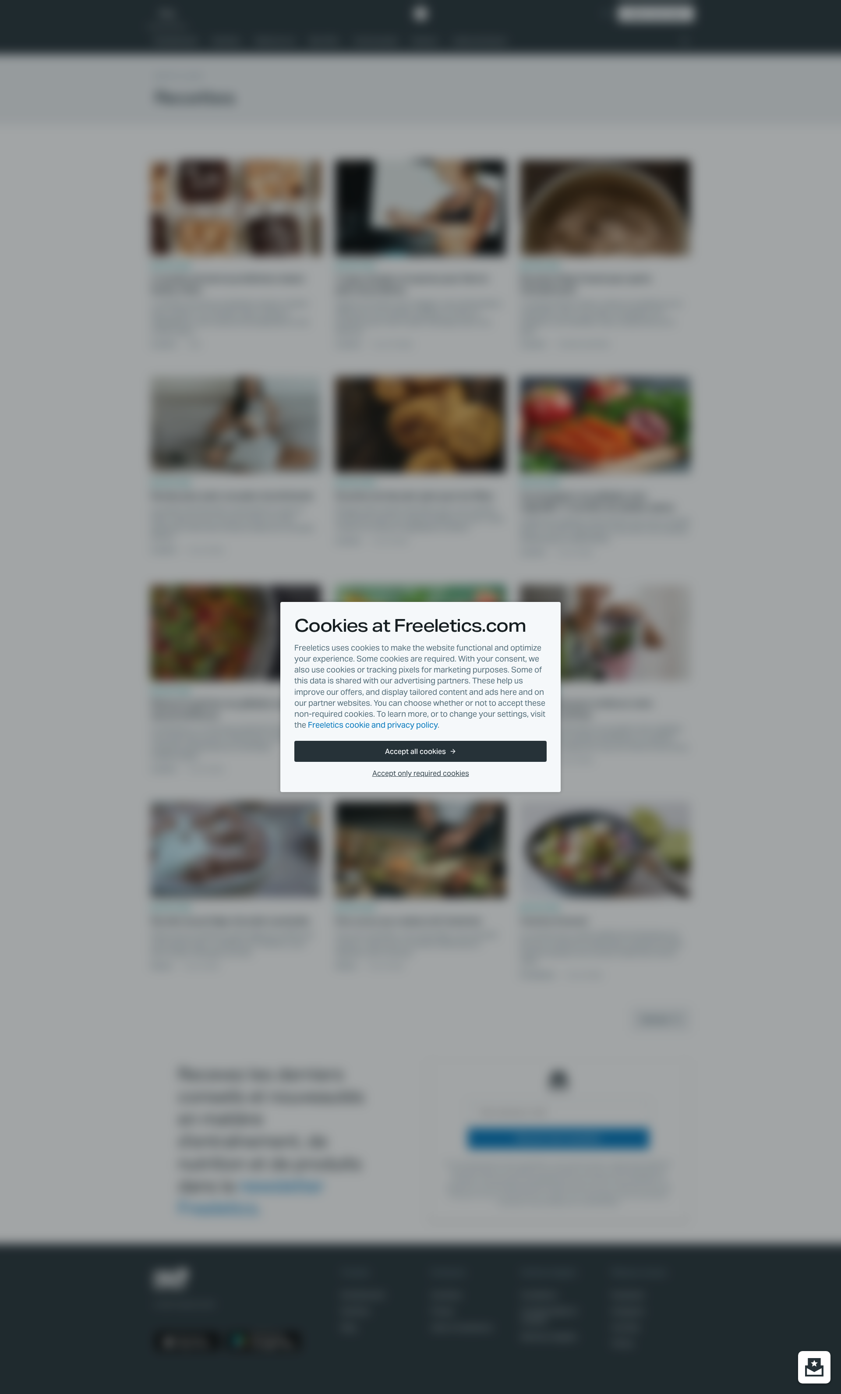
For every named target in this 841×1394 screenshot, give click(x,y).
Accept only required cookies (420, 773)
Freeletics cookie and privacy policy (373, 725)
